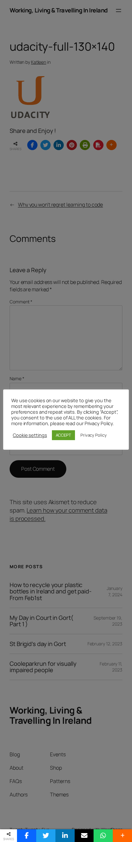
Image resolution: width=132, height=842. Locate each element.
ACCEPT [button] (63, 435)
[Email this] (84, 835)
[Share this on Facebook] (26, 835)
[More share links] (122, 835)
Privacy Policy (93, 435)
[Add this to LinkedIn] (65, 835)
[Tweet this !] (45, 835)
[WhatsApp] (103, 835)
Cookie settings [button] (30, 435)
